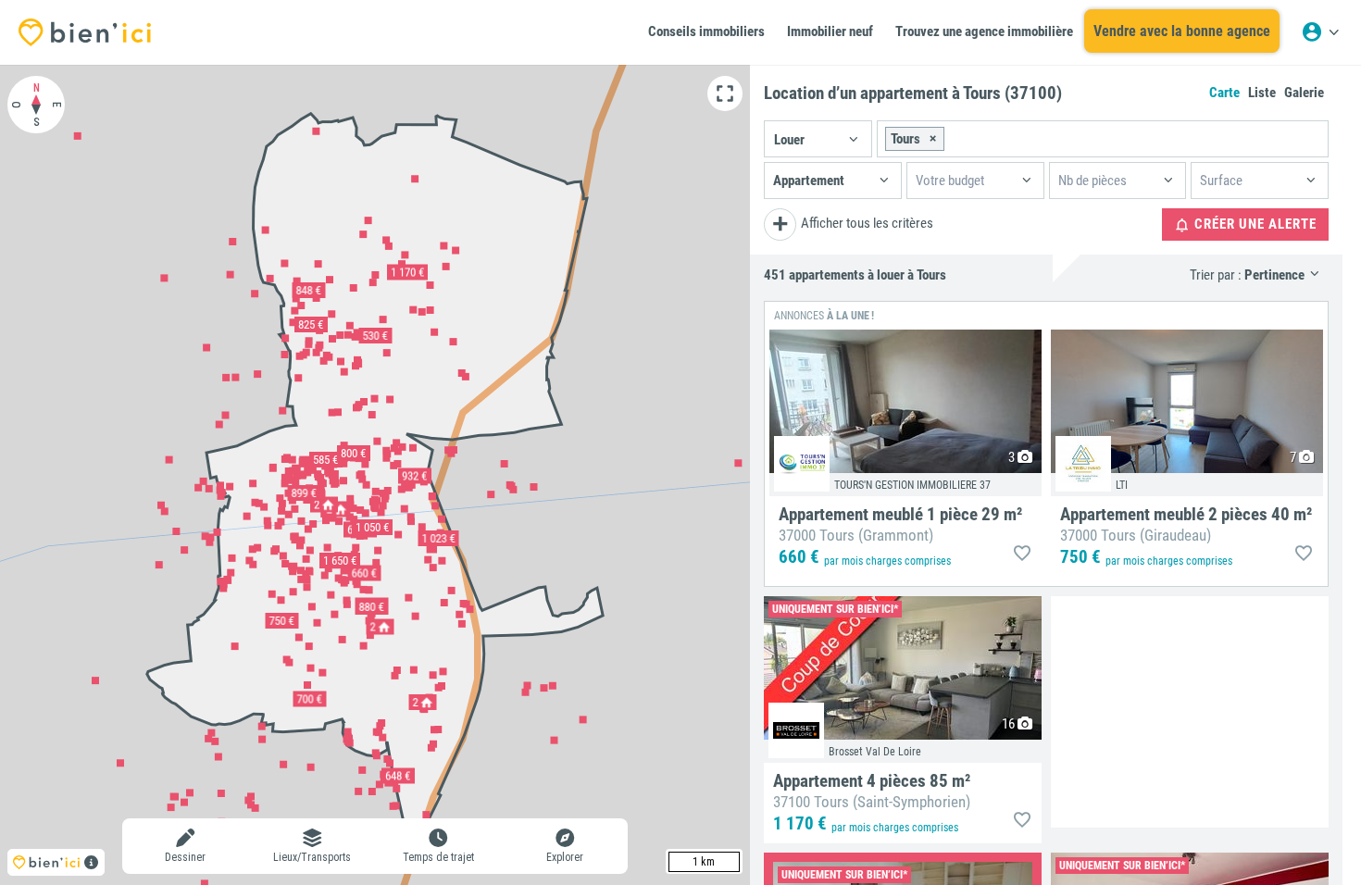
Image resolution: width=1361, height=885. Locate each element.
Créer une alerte (1254, 224)
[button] (818, 138)
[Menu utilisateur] (1320, 32)
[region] (375, 475)
